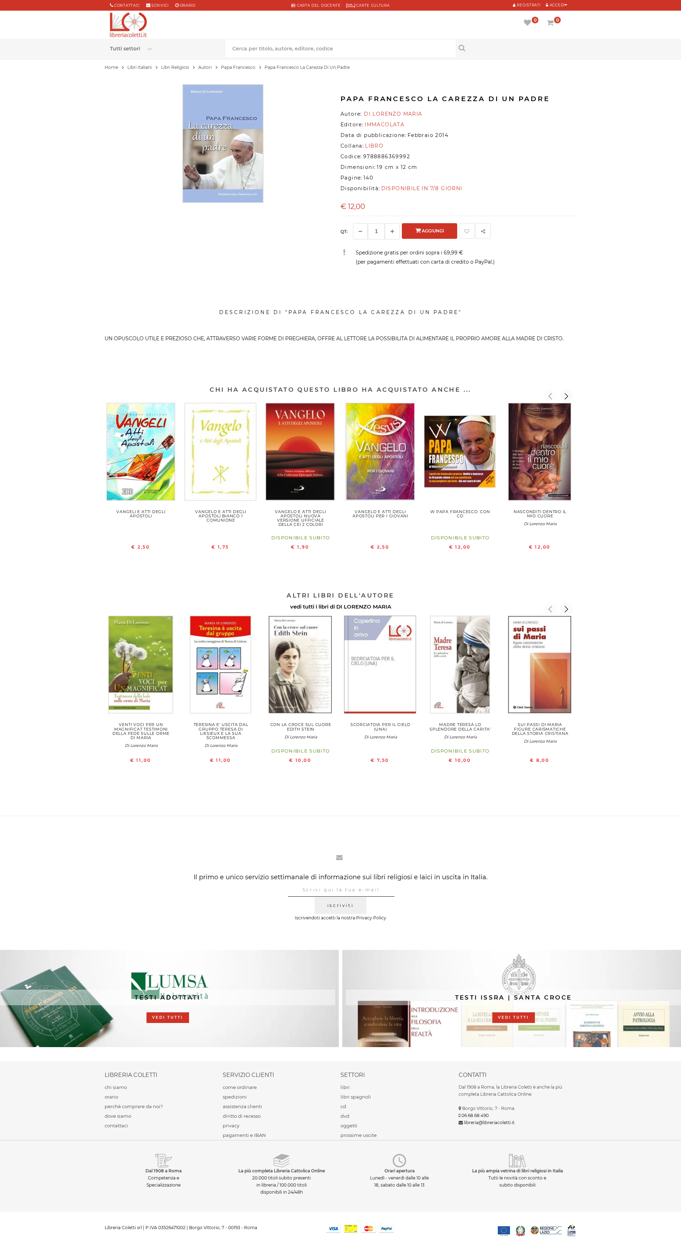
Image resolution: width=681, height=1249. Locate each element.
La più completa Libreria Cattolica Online (281, 1170)
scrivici (160, 5)
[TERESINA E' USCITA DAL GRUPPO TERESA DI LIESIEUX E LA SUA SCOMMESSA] (220, 666)
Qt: (344, 231)
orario (187, 5)
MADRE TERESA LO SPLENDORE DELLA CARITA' (460, 726)
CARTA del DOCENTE (317, 5)
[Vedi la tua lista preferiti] (528, 23)
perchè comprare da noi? (134, 1106)
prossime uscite (358, 1135)
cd (343, 1106)
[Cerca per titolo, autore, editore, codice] (513, 48)
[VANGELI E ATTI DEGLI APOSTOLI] (141, 453)
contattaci (116, 1125)
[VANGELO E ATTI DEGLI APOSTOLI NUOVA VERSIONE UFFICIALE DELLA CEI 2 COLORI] (300, 453)
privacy (231, 1125)
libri (345, 1087)
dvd (344, 1116)
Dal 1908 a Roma (163, 1170)
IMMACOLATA (384, 124)
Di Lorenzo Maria (540, 523)
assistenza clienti (242, 1106)
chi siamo (116, 1087)
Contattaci (127, 5)
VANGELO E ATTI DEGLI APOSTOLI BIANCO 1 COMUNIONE (220, 516)
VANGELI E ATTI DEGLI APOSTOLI (140, 513)
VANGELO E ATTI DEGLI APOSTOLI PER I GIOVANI (380, 513)
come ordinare (240, 1087)
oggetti (349, 1125)
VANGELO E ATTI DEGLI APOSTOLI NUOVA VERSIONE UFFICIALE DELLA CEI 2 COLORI (300, 518)
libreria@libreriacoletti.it (489, 1122)
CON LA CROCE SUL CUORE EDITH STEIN (300, 726)
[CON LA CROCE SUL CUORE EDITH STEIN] (300, 666)
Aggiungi (432, 230)
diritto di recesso (242, 1116)
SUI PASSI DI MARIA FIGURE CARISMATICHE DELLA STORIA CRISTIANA (540, 729)
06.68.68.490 (475, 1115)
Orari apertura (399, 1170)
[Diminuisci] (360, 231)
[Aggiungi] (392, 231)
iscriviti (340, 905)
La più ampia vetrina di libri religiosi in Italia (517, 1170)
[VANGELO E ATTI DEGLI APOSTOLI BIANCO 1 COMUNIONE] (220, 453)
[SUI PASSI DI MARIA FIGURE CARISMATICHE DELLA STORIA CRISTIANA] (540, 666)
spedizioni (235, 1097)
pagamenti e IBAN (244, 1135)
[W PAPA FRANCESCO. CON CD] (460, 453)
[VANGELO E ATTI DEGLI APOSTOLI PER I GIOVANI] (380, 453)
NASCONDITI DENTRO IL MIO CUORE (540, 513)
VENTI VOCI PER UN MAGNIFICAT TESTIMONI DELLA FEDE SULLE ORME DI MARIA (141, 731)
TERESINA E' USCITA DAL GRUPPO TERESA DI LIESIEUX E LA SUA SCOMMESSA (221, 731)
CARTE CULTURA (372, 5)
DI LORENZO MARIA (363, 606)
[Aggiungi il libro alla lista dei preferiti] (467, 231)
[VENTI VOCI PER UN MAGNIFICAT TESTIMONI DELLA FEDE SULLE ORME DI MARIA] (141, 666)
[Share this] (483, 231)
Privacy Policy (371, 917)
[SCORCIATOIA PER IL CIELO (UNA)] (380, 666)
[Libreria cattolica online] (128, 25)
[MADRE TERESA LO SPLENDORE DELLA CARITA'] (460, 666)
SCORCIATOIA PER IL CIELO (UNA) (380, 726)
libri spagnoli (355, 1097)
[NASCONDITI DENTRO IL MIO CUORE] (540, 453)
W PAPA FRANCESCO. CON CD (460, 513)
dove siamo (118, 1116)
